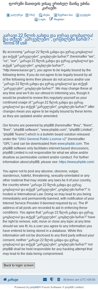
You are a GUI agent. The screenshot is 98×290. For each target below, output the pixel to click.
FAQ (32, 14)
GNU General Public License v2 (42, 139)
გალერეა (17, 14)
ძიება (46, 14)
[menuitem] (40, 19)
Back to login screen (19, 265)
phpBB (34, 287)
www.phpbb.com (69, 144)
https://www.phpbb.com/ (76, 162)
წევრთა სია (65, 14)
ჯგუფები (85, 14)
